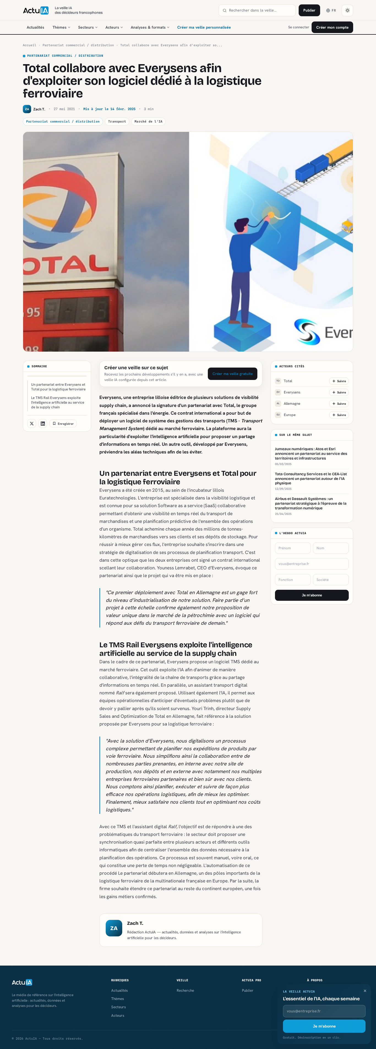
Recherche (185, 990)
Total (284, 381)
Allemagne (289, 403)
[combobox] (260, 10)
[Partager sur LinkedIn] (42, 423)
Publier (309, 10)
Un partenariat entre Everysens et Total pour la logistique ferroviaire (58, 387)
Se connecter (298, 27)
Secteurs (86, 27)
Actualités (35, 27)
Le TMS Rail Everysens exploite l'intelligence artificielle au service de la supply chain (57, 402)
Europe (286, 414)
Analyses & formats (148, 27)
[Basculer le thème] (347, 10)
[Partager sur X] (31, 423)
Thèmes (60, 27)
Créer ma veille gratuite (232, 373)
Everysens (289, 392)
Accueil (29, 45)
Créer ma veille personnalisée (204, 27)
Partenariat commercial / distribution (78, 45)
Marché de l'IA (148, 121)
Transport (117, 121)
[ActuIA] (36, 10)
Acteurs (112, 27)
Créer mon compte (332, 27)
